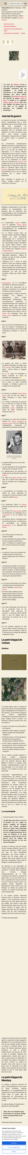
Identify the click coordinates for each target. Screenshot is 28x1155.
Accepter (14, 1143)
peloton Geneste (19, 96)
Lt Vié (7, 374)
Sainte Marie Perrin (11, 102)
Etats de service (9, 24)
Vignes (17, 223)
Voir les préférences (14, 1147)
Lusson (8, 367)
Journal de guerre (10, 26)
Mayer (4, 527)
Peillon (4, 475)
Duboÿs (16, 84)
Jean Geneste (17, 511)
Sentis (13, 408)
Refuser (14, 1151)
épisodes (4, 170)
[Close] (26, 1127)
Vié (14, 412)
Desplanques (6, 283)
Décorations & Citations (11, 33)
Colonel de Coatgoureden (14, 456)
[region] (14, 1140)
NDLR (23, 33)
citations (20, 162)
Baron (16, 497)
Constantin (6, 515)
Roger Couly (6, 315)
